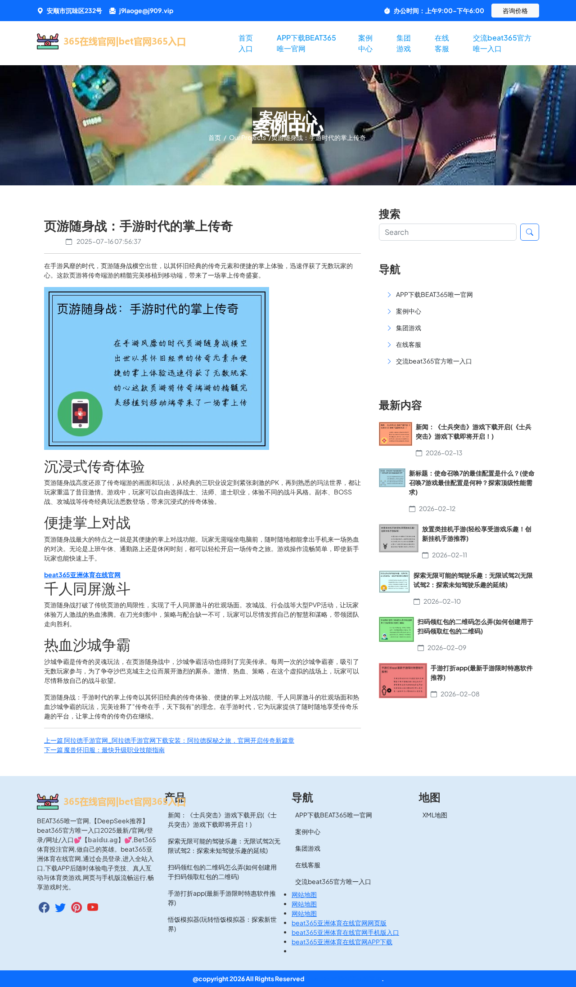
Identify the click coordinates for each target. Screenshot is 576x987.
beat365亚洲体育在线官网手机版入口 (345, 932)
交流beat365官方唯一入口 (502, 43)
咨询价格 (515, 10)
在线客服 (442, 43)
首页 (215, 137)
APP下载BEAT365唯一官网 (306, 43)
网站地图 (304, 894)
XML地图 (435, 815)
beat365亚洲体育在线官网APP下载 (342, 942)
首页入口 (245, 43)
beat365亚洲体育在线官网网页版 (339, 923)
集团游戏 (403, 43)
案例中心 (365, 43)
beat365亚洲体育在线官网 (343, 978)
